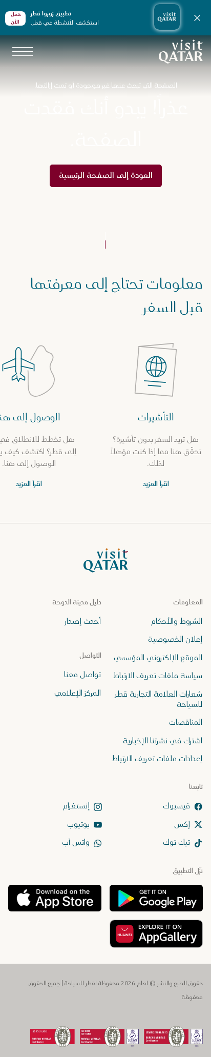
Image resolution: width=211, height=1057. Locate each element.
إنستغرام (76, 806)
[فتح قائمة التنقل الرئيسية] (22, 51)
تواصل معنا (82, 674)
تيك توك (176, 842)
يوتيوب (78, 824)
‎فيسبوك (176, 806)
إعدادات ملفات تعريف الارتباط (157, 759)
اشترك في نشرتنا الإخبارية (162, 740)
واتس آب (76, 842)
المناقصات (185, 722)
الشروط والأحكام (176, 621)
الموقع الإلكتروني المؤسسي (158, 657)
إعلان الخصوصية (175, 639)
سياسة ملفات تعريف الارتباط (157, 675)
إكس (182, 824)
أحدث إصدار (83, 621)
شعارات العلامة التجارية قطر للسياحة (158, 699)
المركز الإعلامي (77, 692)
